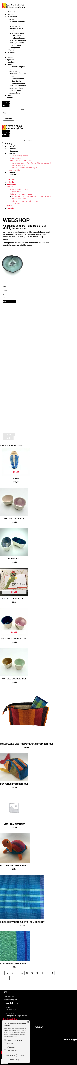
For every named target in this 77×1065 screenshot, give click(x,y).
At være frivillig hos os (18, 156)
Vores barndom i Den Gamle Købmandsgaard (18, 35)
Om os (11, 19)
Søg (22, 109)
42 (37, 973)
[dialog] (16, 1041)
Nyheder (11, 14)
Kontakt (11, 52)
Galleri (11, 50)
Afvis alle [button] (23, 1055)
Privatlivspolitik (8, 996)
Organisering (14, 26)
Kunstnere (12, 17)
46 (2, 978)
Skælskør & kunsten (17, 40)
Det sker (11, 12)
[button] (9, 301)
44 (47, 973)
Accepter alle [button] (10, 1055)
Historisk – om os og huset (20, 160)
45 (52, 973)
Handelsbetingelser (10, 1000)
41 (32, 973)
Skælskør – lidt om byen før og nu (23, 168)
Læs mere (14, 1036)
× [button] (28, 1022)
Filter (5, 301)
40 (27, 973)
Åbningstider (14, 47)
